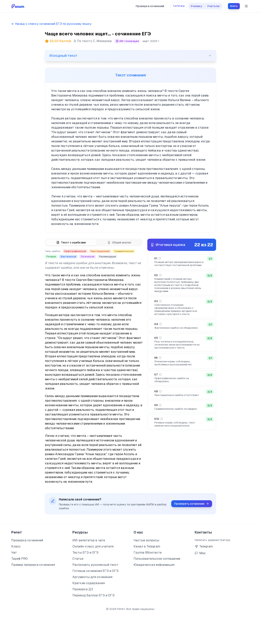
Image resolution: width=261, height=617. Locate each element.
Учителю (213, 6)
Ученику (196, 6)
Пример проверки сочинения (33, 565)
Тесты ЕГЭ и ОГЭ (85, 552)
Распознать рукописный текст (95, 565)
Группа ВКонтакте (148, 552)
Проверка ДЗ (82, 589)
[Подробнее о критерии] (159, 258)
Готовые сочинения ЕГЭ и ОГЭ (95, 571)
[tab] (71, 242)
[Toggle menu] (246, 6)
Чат (14, 552)
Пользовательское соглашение (157, 558)
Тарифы (179, 6)
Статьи (77, 558)
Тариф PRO (19, 558)
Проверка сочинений (150, 6)
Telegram (206, 546)
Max (202, 553)
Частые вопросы (146, 540)
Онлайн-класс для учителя (92, 546)
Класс (16, 546)
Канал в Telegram (147, 546)
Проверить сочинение (189, 503)
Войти (233, 6)
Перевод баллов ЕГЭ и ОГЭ (93, 595)
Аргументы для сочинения (92, 577)
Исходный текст (63, 56)
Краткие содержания (88, 583)
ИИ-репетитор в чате (88, 540)
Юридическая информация (154, 565)
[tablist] (94, 242)
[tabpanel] (94, 366)
